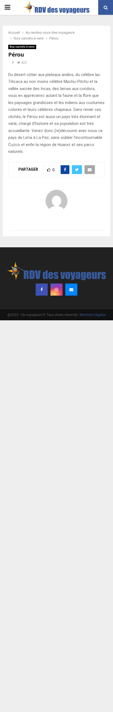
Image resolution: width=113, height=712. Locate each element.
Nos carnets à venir (22, 46)
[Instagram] (56, 290)
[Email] (71, 290)
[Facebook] (42, 290)
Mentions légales (93, 315)
